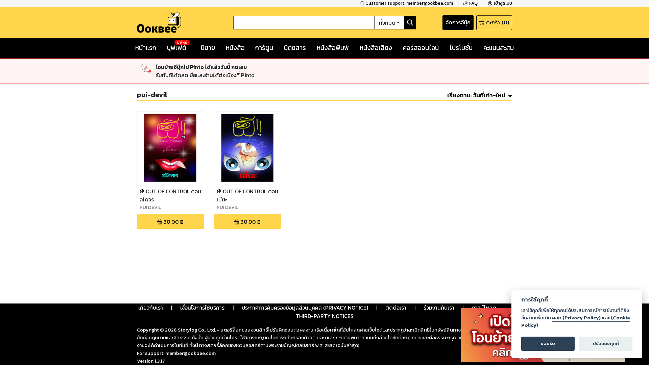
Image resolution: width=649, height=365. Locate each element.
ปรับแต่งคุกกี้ (606, 343)
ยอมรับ (547, 343)
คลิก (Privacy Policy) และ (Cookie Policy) (575, 321)
